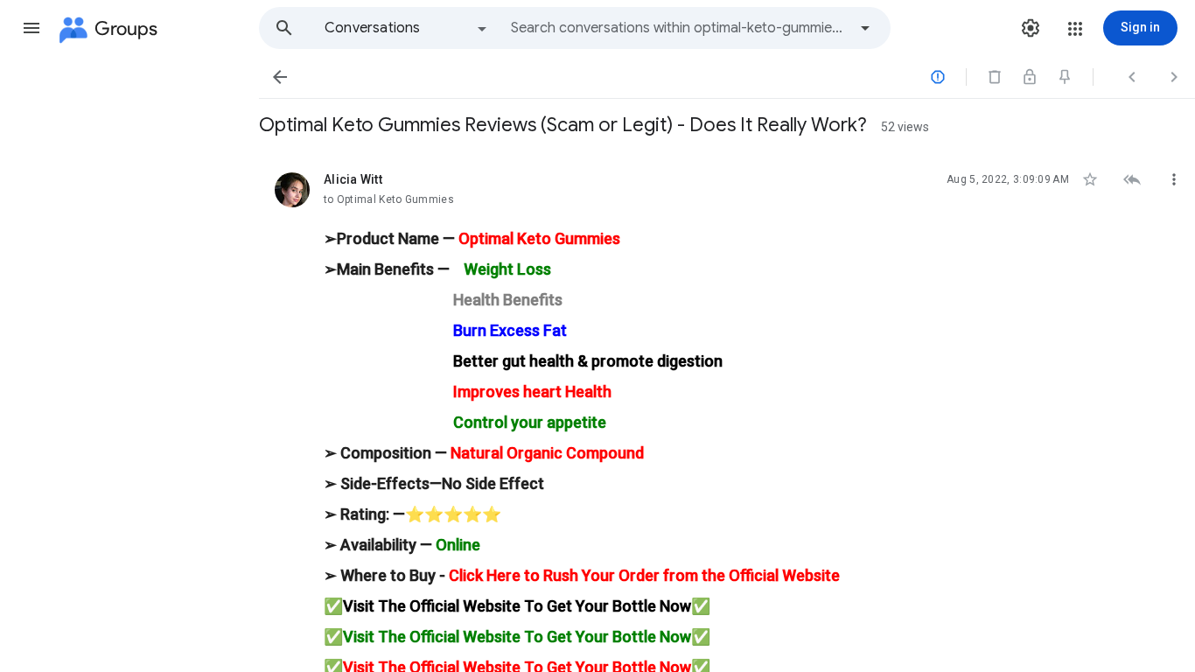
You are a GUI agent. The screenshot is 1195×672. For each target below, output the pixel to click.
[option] (407, 28)
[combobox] (679, 28)
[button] (31, 28)
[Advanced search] (865, 28)
